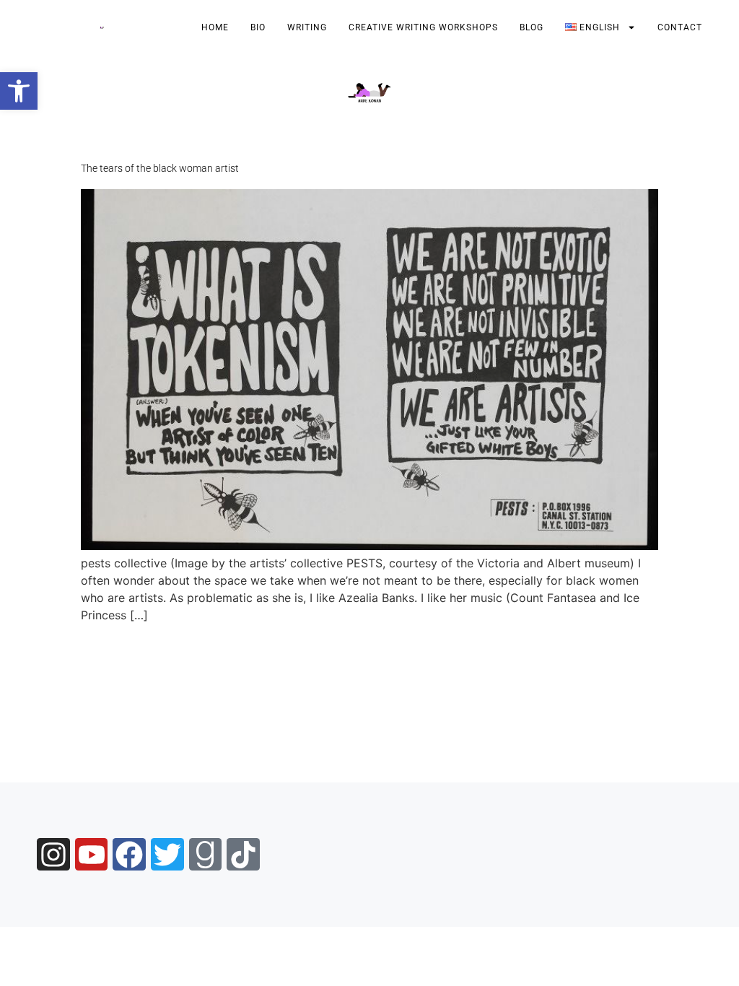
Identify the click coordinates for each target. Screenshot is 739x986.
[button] (19, 91)
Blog (531, 27)
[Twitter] (167, 854)
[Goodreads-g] (205, 854)
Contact (679, 27)
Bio (258, 27)
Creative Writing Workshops (423, 27)
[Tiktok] (243, 854)
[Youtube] (91, 854)
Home (215, 27)
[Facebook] (129, 854)
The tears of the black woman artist (160, 168)
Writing (307, 27)
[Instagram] (53, 854)
